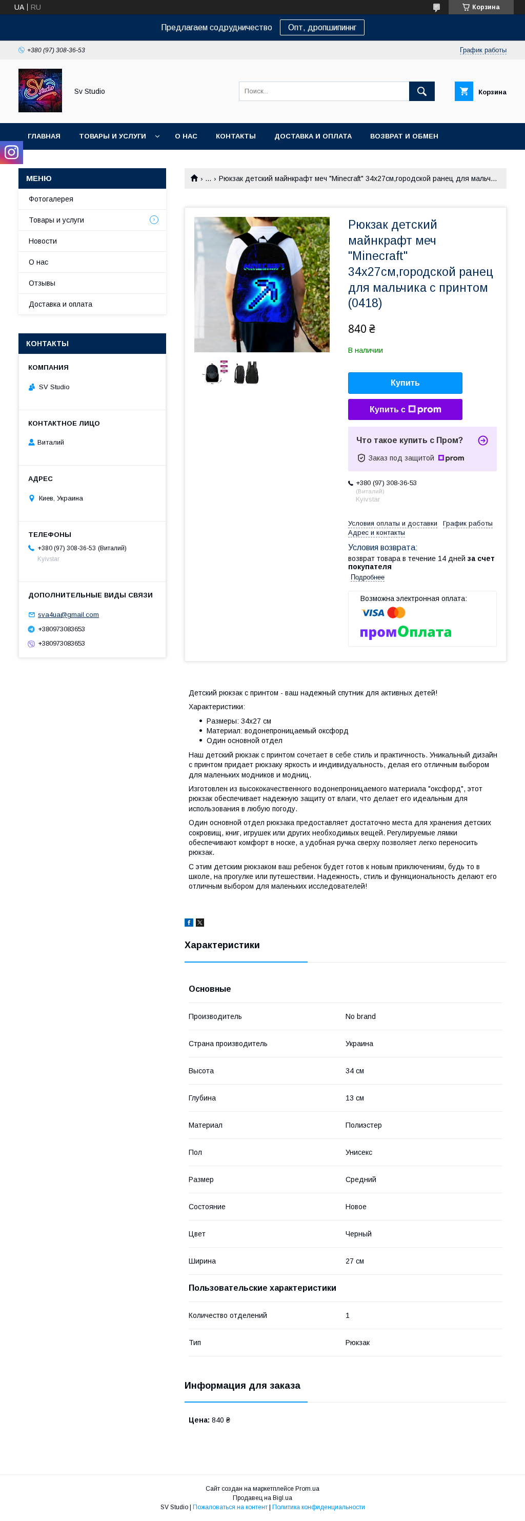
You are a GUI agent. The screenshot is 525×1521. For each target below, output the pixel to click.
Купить (405, 382)
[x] (200, 924)
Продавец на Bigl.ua (262, 1498)
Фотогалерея (51, 199)
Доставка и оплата (313, 136)
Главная (44, 136)
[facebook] (189, 924)
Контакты (236, 136)
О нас (186, 136)
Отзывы (42, 283)
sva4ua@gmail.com (68, 614)
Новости (43, 241)
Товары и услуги (112, 136)
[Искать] (422, 91)
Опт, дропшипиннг (322, 27)
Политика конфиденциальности (318, 1507)
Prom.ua (307, 1488)
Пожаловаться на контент (230, 1507)
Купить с (388, 409)
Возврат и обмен (404, 136)
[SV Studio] (40, 110)
